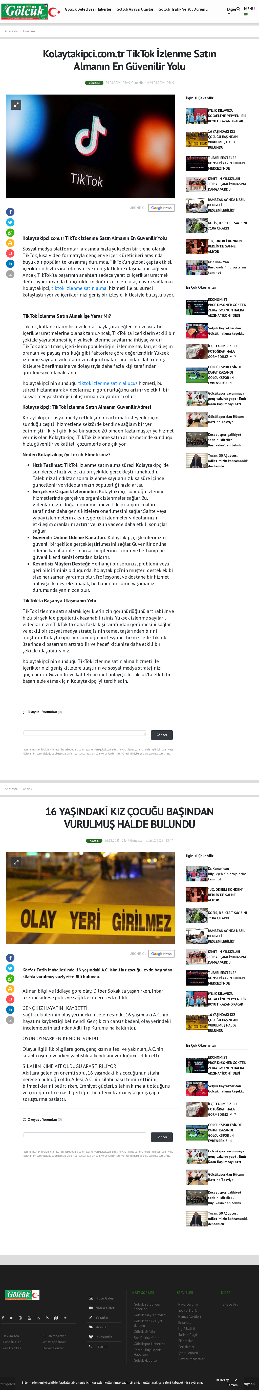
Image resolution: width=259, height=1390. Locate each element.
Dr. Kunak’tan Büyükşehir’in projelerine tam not (227, 267)
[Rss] (49, 1318)
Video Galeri (105, 1308)
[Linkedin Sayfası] (40, 1318)
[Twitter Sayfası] (13, 1318)
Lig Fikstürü (186, 1328)
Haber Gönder (53, 1348)
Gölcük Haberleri (146, 1360)
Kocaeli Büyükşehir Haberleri (147, 1352)
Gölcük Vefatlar (145, 1331)
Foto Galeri (104, 1298)
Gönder (162, 735)
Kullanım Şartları (55, 1336)
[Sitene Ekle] (67, 1318)
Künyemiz (103, 1336)
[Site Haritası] (58, 1318)
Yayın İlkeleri (12, 1342)
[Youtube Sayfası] (31, 1318)
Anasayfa (11, 31)
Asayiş (27, 789)
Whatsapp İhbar (54, 1342)
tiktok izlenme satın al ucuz (108, 383)
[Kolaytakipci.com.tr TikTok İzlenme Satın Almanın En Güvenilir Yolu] (90, 146)
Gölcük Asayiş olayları (135, 9)
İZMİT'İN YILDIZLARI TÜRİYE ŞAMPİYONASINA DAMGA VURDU (227, 184)
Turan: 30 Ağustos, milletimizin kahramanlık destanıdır (227, 460)
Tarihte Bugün (188, 1334)
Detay (224, 1380)
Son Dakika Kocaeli (147, 1337)
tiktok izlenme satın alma (79, 288)
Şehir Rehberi (188, 1353)
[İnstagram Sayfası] (22, 1318)
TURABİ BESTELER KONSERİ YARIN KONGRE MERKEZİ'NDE (227, 163)
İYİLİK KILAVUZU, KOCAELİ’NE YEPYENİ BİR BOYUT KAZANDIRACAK (227, 115)
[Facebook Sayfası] (5, 1318)
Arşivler (101, 1327)
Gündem (29, 31)
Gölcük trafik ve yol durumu (182, 9)
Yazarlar (101, 1317)
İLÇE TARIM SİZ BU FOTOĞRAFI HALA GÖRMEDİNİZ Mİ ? (222, 351)
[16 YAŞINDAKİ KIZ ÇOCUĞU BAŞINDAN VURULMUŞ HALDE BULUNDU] (90, 898)
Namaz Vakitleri (189, 1316)
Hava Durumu (188, 1304)
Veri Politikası (12, 1348)
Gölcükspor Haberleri (149, 1343)
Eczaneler (185, 1322)
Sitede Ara (230, 1304)
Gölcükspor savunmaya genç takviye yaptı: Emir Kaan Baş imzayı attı (227, 398)
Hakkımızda (11, 1336)
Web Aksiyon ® (244, 1384)
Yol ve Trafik (187, 1310)
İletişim (100, 1346)
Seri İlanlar (186, 1347)
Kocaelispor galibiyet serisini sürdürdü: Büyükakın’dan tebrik (225, 439)
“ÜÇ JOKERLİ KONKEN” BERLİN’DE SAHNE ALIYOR (225, 246)
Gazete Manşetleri (191, 1359)
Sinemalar (185, 1340)
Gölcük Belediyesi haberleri (88, 9)
